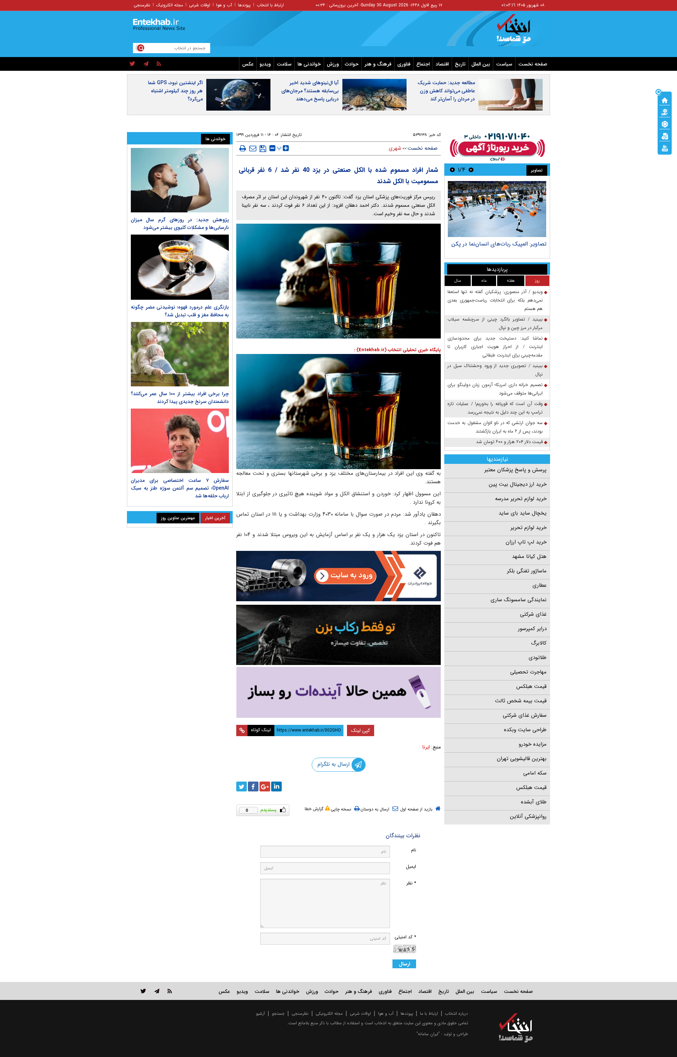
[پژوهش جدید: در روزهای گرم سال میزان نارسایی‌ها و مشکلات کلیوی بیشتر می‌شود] (180, 180)
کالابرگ (539, 643)
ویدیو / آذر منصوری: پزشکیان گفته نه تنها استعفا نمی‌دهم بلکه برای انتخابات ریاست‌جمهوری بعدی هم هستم (495, 300)
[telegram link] (157, 991)
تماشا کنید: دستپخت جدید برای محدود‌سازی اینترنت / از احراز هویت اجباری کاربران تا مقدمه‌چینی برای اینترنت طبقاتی (495, 347)
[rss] (159, 64)
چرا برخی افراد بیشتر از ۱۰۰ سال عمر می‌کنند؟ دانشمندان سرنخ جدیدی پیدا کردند (180, 397)
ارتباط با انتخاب (270, 5)
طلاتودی (538, 657)
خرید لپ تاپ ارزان (526, 542)
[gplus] (265, 786)
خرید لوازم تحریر (529, 527)
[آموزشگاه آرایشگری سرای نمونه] (338, 692)
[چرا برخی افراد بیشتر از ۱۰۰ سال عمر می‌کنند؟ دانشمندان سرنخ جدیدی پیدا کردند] (180, 354)
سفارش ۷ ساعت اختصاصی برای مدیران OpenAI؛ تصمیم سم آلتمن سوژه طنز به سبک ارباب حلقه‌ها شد (180, 488)
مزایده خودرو (533, 744)
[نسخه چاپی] (242, 148)
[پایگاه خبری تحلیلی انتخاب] (519, 32)
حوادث (352, 64)
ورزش (333, 64)
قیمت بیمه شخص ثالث (521, 701)
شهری (395, 148)
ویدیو (265, 64)
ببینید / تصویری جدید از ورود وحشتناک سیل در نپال (495, 370)
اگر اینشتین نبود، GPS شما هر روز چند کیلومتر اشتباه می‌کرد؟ (175, 91)
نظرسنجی (142, 5)
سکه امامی (535, 773)
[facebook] (253, 786)
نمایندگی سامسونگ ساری (518, 600)
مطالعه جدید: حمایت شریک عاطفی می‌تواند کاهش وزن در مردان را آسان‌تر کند (446, 91)
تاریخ (460, 64)
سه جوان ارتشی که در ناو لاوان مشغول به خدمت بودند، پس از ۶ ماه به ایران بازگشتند (495, 427)
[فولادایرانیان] (338, 576)
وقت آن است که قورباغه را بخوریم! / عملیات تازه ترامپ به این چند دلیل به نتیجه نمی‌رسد (495, 408)
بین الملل (480, 64)
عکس (248, 64)
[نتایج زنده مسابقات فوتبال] (664, 147)
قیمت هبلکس (531, 686)
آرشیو (260, 1013)
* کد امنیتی (405, 937)
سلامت (284, 64)
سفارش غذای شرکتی (525, 715)
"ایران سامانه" (428, 1034)
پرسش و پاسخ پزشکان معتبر (515, 470)
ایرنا (426, 747)
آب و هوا (224, 5)
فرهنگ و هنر (378, 64)
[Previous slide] (471, 169)
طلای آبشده (534, 802)
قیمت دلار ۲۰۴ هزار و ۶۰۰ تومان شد (509, 442)
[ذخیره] (263, 148)
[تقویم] (664, 135)
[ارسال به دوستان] (252, 148)
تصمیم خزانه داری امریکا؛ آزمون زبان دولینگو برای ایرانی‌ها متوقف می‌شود (495, 389)
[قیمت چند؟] (664, 111)
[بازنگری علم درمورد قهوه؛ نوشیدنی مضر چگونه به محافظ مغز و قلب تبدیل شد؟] (180, 267)
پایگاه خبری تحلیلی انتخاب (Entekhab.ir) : (397, 350)
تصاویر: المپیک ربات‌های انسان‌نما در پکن (499, 244)
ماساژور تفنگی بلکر (527, 571)
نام (413, 850)
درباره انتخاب (456, 1013)
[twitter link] (143, 991)
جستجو (278, 1013)
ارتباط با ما (429, 1013)
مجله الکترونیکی (329, 1013)
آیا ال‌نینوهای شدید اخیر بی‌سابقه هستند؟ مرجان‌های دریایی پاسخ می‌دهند (310, 91)
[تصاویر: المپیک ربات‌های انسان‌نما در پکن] (497, 209)
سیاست (504, 64)
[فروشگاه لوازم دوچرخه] (338, 635)
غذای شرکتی (533, 614)
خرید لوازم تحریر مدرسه (521, 499)
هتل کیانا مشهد (529, 556)
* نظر (411, 883)
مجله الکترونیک (169, 5)
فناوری (403, 64)
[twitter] (132, 64)
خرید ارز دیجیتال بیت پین (518, 484)
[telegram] (146, 64)
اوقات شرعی (199, 5)
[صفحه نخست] (664, 99)
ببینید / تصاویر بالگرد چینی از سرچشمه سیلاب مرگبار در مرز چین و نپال (495, 323)
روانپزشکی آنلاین (528, 816)
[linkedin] (276, 786)
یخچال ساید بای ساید (523, 513)
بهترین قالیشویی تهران (522, 758)
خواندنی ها (309, 64)
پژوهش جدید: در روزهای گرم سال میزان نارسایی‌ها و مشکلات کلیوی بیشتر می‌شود (180, 223)
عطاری (539, 585)
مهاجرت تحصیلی (528, 672)
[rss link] (170, 991)
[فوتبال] (664, 123)
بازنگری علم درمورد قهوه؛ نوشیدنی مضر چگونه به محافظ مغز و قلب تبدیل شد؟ (180, 311)
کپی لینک (360, 730)
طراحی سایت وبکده (525, 730)
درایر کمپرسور (532, 628)
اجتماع (423, 64)
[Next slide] (452, 169)
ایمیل (411, 866)
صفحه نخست (532, 64)
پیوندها (244, 5)
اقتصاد (442, 64)
